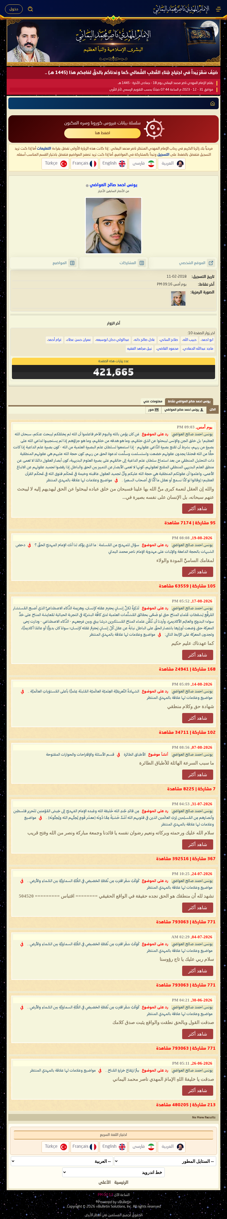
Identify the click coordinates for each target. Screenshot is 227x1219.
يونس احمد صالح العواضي (181, 410)
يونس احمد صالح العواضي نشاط (189, 401)
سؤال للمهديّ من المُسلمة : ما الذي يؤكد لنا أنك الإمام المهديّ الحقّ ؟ (87, 545)
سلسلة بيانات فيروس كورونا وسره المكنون (102, 123)
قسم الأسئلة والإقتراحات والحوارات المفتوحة (80, 755)
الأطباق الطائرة (135, 755)
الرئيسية (121, 1183)
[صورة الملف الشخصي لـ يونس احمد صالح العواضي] (113, 225)
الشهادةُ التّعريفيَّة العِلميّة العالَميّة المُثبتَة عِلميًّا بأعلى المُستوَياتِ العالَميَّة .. (83, 691)
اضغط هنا (102, 133)
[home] (212, 103)
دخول (13, 9)
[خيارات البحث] (30, 9)
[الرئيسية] (218, 9)
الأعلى (105, 1183)
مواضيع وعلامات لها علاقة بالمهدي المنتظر (79, 480)
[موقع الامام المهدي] (181, 9)
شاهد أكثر (197, 508)
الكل (213, 409)
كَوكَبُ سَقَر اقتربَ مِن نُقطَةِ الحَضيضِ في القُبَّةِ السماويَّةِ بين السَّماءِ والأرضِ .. (83, 881)
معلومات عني (152, 401)
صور (151, 410)
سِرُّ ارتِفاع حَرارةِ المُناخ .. (122, 1070)
